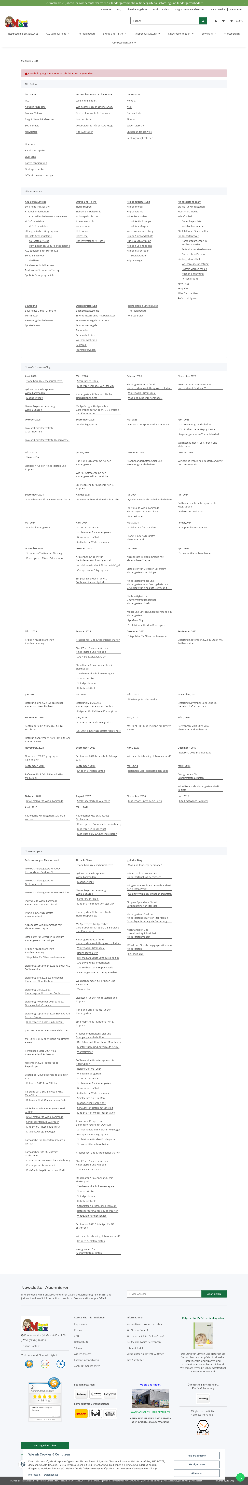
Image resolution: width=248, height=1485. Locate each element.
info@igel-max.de (147, 1421)
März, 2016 (82, 807)
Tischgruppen (84, 206)
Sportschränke (85, 678)
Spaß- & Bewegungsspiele (39, 275)
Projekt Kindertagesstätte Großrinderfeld (39, 429)
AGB (129, 106)
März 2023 (31, 631)
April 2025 (183, 419)
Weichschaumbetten (193, 226)
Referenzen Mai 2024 (191, 511)
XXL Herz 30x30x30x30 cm (91, 656)
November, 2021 (187, 694)
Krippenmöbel (135, 206)
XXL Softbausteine (39, 240)
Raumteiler (82, 330)
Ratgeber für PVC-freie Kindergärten (97, 711)
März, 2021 (184, 717)
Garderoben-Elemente (194, 254)
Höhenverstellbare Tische (90, 240)
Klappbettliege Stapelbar (193, 527)
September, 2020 (85, 747)
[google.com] (45, 1363)
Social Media (218, 9)
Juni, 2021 (81, 717)
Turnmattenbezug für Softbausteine (49, 245)
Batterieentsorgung (36, 163)
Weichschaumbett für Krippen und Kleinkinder (197, 444)
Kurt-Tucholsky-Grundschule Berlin (97, 833)
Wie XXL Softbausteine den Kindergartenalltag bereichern (93, 474)
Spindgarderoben (87, 683)
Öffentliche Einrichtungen (39, 175)
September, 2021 (34, 717)
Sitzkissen (34, 260)
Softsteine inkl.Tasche (37, 206)
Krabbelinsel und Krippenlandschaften (98, 639)
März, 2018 (184, 765)
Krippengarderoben (138, 250)
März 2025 (31, 452)
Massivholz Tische (188, 211)
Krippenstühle (135, 211)
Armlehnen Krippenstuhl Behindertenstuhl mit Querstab (94, 558)
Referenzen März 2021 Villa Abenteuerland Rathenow (193, 727)
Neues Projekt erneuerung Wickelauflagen (40, 408)
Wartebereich (136, 315)
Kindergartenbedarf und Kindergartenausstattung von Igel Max (148, 386)
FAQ (119, 9)
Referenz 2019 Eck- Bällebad (195, 752)
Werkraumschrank (86, 340)
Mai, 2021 (132, 717)
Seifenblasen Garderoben (196, 249)
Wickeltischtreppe (141, 221)
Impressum (34, 1474)
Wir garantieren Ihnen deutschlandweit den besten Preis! (200, 462)
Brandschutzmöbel (88, 537)
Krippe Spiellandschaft (140, 236)
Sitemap (131, 119)
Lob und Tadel (84, 119)
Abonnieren (214, 1293)
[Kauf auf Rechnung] (203, 1398)
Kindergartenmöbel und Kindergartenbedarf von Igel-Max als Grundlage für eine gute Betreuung (147, 584)
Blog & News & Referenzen (190, 9)
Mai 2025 (132, 419)
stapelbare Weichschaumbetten (44, 381)
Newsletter (236, 9)
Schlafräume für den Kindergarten (147, 625)
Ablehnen (196, 1473)
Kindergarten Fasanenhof (91, 829)
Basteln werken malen (194, 268)
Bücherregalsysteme (87, 310)
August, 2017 (83, 796)
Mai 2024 (30, 522)
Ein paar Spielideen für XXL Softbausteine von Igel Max (91, 580)
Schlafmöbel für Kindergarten (94, 532)
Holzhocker (82, 231)
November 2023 (34, 548)
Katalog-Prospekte (35, 150)
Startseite (106, 9)
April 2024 (81, 522)
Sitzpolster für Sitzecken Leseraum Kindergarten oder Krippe (146, 570)
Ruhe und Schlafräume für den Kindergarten (93, 462)
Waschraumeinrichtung (140, 231)
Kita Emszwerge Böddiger (193, 801)
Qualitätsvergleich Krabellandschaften (150, 499)
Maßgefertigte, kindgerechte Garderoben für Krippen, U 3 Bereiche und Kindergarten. (97, 410)
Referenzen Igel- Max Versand (42, 860)
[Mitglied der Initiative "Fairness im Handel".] (203, 1427)
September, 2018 (85, 765)
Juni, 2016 (183, 796)
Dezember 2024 (136, 452)
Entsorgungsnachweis (139, 131)
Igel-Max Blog (135, 620)
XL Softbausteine (34, 221)
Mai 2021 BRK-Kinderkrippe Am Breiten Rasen (149, 727)
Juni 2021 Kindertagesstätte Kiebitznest (98, 730)
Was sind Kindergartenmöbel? (145, 397)
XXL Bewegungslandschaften (195, 424)
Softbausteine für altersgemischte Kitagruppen (197, 504)
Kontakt (131, 100)
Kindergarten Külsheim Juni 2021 (96, 722)
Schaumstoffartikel (215, 1368)
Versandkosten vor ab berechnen (94, 94)
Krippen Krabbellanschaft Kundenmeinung (39, 641)
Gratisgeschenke (34, 169)
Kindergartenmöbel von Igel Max (95, 385)
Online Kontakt (30, 1346)
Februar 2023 (83, 631)
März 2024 (133, 522)
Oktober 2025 (33, 419)
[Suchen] (203, 20)
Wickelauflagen (139, 226)
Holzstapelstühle (86, 688)
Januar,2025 (82, 452)
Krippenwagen (135, 260)
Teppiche (183, 288)
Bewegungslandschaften (39, 320)
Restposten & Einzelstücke (143, 305)
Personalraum (190, 278)
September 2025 (85, 419)
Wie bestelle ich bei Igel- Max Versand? (149, 756)
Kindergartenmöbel (189, 259)
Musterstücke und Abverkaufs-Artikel (98, 499)
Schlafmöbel (185, 216)
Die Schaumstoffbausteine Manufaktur (48, 499)
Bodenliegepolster (192, 221)
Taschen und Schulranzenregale (95, 673)
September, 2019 (34, 765)
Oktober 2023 (84, 548)
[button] (215, 21)
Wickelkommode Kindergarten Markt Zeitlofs (198, 788)
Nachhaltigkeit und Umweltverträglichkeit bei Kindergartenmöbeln (141, 600)
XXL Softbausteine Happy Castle (197, 429)
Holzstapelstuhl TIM (87, 216)
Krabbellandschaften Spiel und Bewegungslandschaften (144, 462)
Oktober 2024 (186, 452)
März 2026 (82, 376)
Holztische (82, 236)
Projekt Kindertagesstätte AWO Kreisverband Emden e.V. (195, 386)
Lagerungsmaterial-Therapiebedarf (199, 434)
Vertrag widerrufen (45, 1445)
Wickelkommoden (137, 216)
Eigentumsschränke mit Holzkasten (96, 315)
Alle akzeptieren (197, 1455)
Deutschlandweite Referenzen (93, 113)
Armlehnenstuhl (85, 221)
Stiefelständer (139, 255)
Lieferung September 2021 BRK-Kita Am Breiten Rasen (47, 739)
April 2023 (183, 548)
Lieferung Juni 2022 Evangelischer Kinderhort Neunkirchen (44, 704)
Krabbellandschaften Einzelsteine (48, 216)
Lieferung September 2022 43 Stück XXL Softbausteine (200, 641)
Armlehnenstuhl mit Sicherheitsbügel (98, 565)
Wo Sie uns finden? (86, 100)
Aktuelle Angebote (137, 9)
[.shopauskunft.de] (61, 1363)
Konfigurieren (197, 1464)
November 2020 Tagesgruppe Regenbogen (41, 757)
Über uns (30, 144)
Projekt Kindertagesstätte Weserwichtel (47, 440)
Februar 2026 (134, 376)
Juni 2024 (183, 494)
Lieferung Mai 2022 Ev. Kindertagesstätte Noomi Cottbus (95, 704)
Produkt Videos (161, 9)
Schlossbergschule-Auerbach (93, 801)
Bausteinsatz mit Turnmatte (41, 310)
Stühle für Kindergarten (191, 206)
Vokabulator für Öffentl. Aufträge (94, 125)
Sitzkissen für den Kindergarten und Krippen (45, 467)
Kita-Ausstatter (84, 131)
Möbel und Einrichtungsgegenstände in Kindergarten (149, 613)
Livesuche (30, 156)
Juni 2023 (132, 548)
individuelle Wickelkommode (93, 542)
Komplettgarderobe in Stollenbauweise (194, 242)
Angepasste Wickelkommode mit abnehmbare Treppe (145, 558)
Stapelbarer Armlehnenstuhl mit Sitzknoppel (94, 666)
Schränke (81, 344)
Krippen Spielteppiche (139, 245)
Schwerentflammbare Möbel (195, 553)
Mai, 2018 (132, 765)
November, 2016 (136, 796)
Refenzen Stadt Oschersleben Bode (148, 770)
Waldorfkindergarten (38, 527)
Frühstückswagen (86, 349)
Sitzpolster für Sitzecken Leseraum (147, 636)
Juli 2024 (131, 494)
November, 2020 (34, 747)
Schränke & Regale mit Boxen (92, 320)
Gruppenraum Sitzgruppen (92, 570)
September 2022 (187, 631)
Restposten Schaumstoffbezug (42, 270)
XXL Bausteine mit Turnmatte (41, 250)
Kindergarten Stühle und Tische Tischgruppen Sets (94, 396)
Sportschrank (32, 325)
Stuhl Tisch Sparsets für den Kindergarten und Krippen (92, 650)
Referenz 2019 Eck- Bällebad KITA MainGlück (44, 776)
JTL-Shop (230, 1480)
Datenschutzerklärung (80, 1294)
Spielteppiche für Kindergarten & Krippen (95, 486)
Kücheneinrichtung (193, 273)
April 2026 (30, 376)
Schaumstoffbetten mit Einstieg (44, 553)
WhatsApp (163, 1421)
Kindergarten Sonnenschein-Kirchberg (99, 824)
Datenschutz (51, 1474)
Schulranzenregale (86, 325)
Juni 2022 (30, 694)
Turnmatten (31, 315)
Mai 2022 (81, 694)
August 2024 (83, 494)
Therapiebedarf (137, 310)
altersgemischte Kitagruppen (41, 231)
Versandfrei (32, 457)
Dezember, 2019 (187, 747)
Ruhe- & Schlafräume (139, 240)
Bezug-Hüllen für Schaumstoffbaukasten (191, 776)
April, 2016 (31, 807)
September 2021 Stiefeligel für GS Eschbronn (44, 727)
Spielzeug (183, 283)
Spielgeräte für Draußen (142, 527)
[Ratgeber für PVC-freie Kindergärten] (203, 1335)
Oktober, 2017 (33, 796)
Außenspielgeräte (188, 298)
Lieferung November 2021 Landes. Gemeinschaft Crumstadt (197, 704)
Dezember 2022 (136, 631)
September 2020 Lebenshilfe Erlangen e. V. (97, 757)
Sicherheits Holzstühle (88, 211)
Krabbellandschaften (37, 211)
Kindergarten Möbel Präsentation (45, 558)
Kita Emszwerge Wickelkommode (44, 801)
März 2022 (133, 694)
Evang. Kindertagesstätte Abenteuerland (141, 537)
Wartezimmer (136, 516)
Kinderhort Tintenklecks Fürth (145, 801)
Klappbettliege (34, 397)
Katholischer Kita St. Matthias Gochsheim (92, 817)
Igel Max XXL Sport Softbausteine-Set (149, 424)
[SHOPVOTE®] (29, 1363)
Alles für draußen (188, 293)
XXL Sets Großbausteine (38, 236)
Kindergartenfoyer (188, 236)
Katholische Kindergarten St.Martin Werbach (45, 817)
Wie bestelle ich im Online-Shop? (94, 106)
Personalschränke (86, 335)
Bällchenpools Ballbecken (39, 265)
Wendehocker (83, 226)
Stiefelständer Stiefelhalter (193, 231)
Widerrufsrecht (135, 125)
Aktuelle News (84, 860)
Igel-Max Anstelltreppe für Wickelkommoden (40, 391)
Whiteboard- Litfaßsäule (142, 393)
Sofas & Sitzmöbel (35, 255)
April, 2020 (133, 747)
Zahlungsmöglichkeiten (140, 138)
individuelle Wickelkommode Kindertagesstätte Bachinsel (143, 509)
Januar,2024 (184, 522)
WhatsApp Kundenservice (142, 699)
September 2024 (34, 494)
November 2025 (187, 376)
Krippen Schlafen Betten (91, 770)
